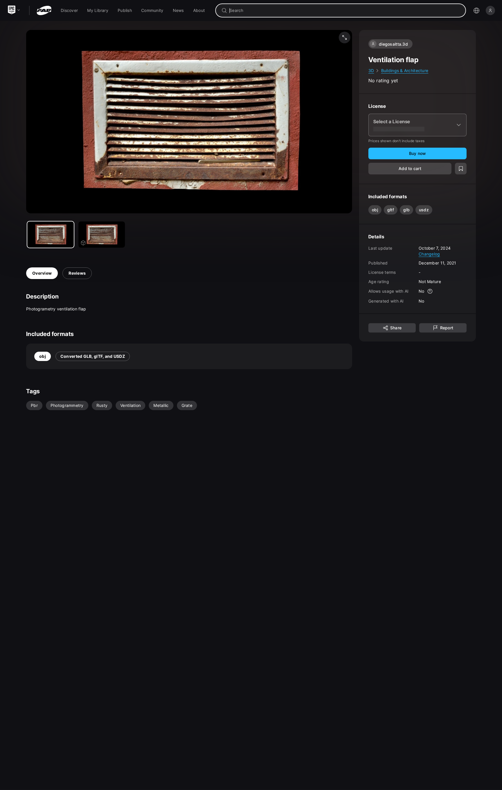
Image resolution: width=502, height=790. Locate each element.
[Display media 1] (101, 234)
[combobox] (345, 10)
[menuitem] (69, 10)
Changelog (429, 253)
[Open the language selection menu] (476, 10)
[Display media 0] (50, 234)
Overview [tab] (42, 273)
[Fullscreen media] (344, 37)
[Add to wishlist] (461, 168)
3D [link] (371, 70)
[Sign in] (490, 10)
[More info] (430, 291)
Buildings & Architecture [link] (405, 70)
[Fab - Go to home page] (44, 10)
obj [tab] (42, 356)
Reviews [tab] (77, 273)
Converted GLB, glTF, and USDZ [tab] (92, 356)
